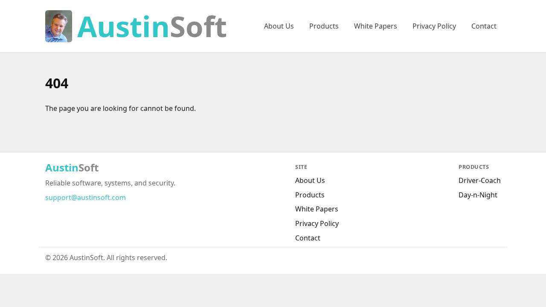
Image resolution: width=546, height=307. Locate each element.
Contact (484, 26)
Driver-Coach (480, 180)
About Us (279, 26)
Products (324, 26)
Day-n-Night (478, 195)
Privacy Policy (434, 26)
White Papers (375, 26)
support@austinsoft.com (85, 197)
